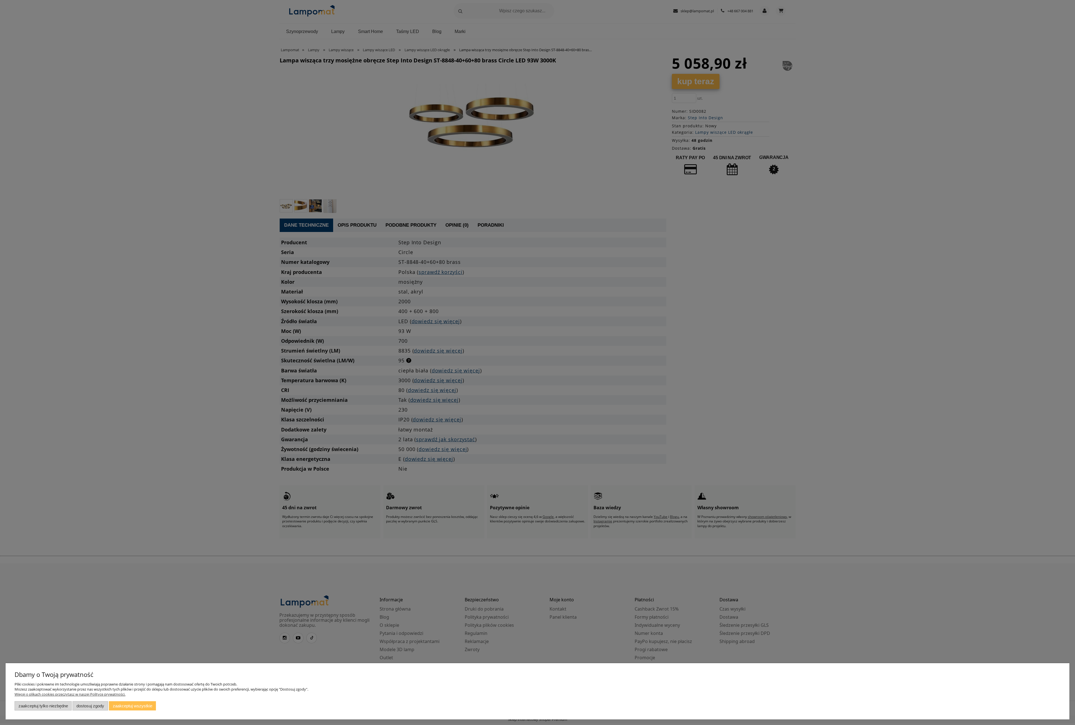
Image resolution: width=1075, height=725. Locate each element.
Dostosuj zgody (90, 705)
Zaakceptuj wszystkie (132, 705)
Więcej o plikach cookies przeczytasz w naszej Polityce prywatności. (70, 694)
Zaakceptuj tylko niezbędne (43, 705)
